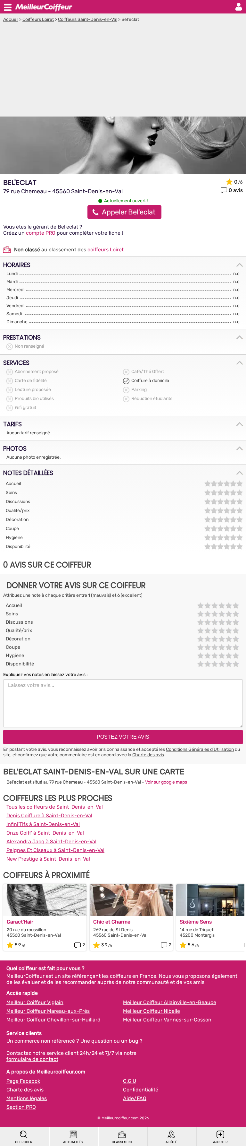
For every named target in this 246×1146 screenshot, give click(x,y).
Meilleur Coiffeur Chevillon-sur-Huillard (53, 1020)
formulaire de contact (32, 1059)
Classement (122, 1142)
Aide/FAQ (134, 1098)
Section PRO (21, 1107)
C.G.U (129, 1081)
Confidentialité (140, 1090)
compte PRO (40, 233)
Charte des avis (148, 755)
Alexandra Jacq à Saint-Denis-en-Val (51, 841)
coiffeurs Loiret (105, 250)
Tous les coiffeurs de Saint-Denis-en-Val (54, 807)
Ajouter (220, 1142)
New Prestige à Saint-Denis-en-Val (48, 859)
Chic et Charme (111, 922)
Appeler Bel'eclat (129, 212)
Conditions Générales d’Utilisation (200, 749)
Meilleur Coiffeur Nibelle (151, 1011)
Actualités (73, 1142)
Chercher (23, 1142)
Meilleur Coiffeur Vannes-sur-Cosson (167, 1020)
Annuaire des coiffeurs (43, 7)
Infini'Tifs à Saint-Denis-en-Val (43, 824)
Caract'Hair (20, 922)
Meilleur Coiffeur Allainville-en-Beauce (169, 1002)
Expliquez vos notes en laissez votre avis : (45, 674)
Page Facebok (23, 1081)
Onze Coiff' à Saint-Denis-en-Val (45, 833)
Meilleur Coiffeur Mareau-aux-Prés (48, 1011)
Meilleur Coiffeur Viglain (34, 1002)
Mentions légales (26, 1098)
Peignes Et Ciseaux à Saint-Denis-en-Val (55, 850)
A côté (171, 1142)
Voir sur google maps (166, 782)
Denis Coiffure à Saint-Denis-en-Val (49, 815)
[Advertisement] (123, 70)
